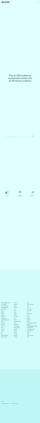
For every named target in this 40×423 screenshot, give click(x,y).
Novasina (15, 336)
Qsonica (28, 316)
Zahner (28, 336)
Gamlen (2, 330)
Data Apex (3, 322)
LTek (15, 318)
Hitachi (15, 302)
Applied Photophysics (4, 307)
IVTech (15, 310)
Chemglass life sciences (5, 319)
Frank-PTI (2, 329)
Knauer (15, 313)
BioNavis (2, 313)
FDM (2, 327)
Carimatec (3, 316)
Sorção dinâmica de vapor (14, 403)
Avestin (2, 310)
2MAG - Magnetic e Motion (5, 302)
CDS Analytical (3, 318)
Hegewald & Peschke (4, 335)
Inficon (15, 305)
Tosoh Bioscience (30, 330)
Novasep (15, 335)
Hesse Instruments (4, 336)
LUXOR (15, 319)
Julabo (15, 312)
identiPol (15, 304)
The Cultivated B (30, 327)
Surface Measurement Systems (32, 326)
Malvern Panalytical (17, 321)
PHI (27, 312)
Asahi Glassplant (4, 308)
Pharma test (29, 310)
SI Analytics (29, 324)
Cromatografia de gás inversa (5, 403)
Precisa (28, 315)
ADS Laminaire (3, 304)
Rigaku (28, 321)
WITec (28, 332)
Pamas (28, 305)
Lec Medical (16, 316)
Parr (27, 307)
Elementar (3, 324)
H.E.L (2, 333)
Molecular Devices (17, 327)
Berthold (2, 312)
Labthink (15, 315)
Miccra (15, 322)
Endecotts (2, 326)
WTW (28, 333)
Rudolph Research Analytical (32, 322)
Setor (7, 195)
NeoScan (15, 330)
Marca (32, 195)
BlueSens (2, 315)
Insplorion (15, 307)
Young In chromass (30, 335)
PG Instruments (29, 308)
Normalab (15, 333)
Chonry (2, 321)
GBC (2, 332)
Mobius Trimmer (16, 326)
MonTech (15, 329)
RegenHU (28, 319)
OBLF (28, 302)
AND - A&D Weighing (4, 305)
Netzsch (15, 332)
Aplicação (20, 195)
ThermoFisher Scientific (31, 329)
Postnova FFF (29, 313)
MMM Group (16, 324)
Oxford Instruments (30, 304)
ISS (14, 308)
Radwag (28, 318)
